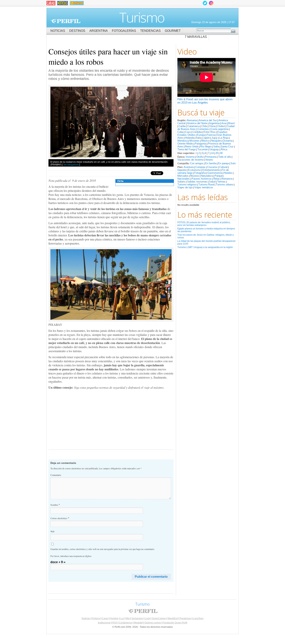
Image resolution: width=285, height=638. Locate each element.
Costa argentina (219, 129)
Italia (198, 137)
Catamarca (193, 126)
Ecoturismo (194, 170)
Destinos (77, 30)
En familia (210, 163)
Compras (200, 167)
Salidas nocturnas (197, 181)
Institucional (104, 622)
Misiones (194, 140)
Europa (201, 134)
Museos (194, 175)
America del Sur (208, 120)
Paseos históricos (202, 178)
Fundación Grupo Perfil (175, 622)
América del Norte (197, 123)
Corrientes (203, 129)
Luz (122, 618)
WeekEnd (173, 618)
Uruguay (214, 149)
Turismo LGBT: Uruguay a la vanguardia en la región (205, 247)
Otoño (199, 156)
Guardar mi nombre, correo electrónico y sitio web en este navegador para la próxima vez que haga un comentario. (102, 549)
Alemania (192, 120)
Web (52, 531)
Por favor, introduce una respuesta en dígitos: (71, 556)
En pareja (223, 163)
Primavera (210, 156)
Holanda (189, 137)
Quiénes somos (153, 622)
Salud (212, 181)
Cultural (223, 167)
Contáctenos (125, 622)
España (221, 132)
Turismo (141, 17)
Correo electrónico (59, 518)
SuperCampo (159, 618)
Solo (233, 163)
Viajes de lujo (185, 187)
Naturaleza (207, 175)
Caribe (182, 126)
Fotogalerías (124, 30)
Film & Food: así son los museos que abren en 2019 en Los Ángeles (204, 101)
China (212, 126)
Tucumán (202, 149)
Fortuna (96, 618)
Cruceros (212, 167)
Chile (204, 126)
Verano (209, 159)
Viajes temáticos (203, 187)
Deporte (181, 170)
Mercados (182, 175)
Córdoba (197, 132)
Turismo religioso (187, 184)
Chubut (221, 126)
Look (147, 618)
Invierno (190, 156)
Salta (216, 146)
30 (221, 153)
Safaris (181, 181)
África (224, 149)
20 (216, 153)
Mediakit (138, 622)
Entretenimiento (211, 170)
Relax (216, 178)
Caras (105, 618)
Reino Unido (192, 146)
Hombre (114, 618)
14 (212, 153)
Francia (211, 134)
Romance (227, 178)
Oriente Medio (185, 143)
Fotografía (200, 172)
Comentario (55, 474)
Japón (206, 137)
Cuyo (188, 132)
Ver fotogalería (71, 164)
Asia (223, 123)
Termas (221, 181)
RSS (114, 622)
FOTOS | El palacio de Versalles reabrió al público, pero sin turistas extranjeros (204, 223)
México (205, 140)
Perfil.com (65, 21)
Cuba (180, 132)
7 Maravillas (196, 36)
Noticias (57, 30)
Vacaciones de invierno (190, 159)
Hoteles (228, 172)
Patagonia (200, 143)
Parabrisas (185, 618)
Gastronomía (214, 172)
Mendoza (182, 140)
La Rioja (223, 137)
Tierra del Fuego (186, 149)
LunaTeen (198, 618)
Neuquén (216, 140)
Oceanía (227, 140)
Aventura (189, 167)
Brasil (231, 123)
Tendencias (150, 30)
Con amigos (196, 163)
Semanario (137, 618)
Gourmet (173, 30)
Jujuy (215, 137)
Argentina (98, 30)
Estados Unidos (186, 134)
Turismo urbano (224, 184)
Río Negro (206, 146)
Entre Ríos (210, 132)
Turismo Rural (206, 184)
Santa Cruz (227, 146)
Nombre (55, 505)
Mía (128, 618)
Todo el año (224, 156)
